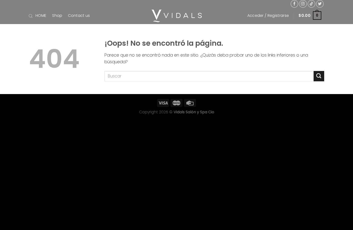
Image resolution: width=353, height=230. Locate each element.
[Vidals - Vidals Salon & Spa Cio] (176, 16)
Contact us (79, 15)
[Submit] (319, 76)
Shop (57, 15)
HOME (41, 15)
